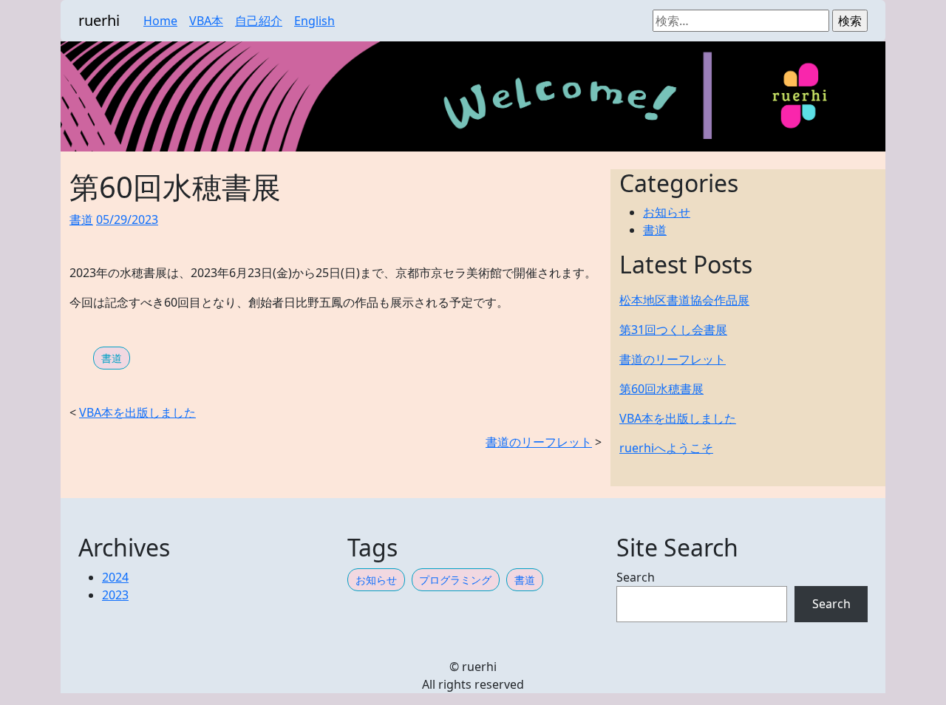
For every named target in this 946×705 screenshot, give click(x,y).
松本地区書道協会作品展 (684, 300)
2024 (115, 577)
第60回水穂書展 (661, 389)
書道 (81, 219)
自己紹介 (258, 21)
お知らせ (666, 212)
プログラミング (455, 580)
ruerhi (99, 20)
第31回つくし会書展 (673, 329)
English (314, 21)
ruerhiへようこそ (666, 448)
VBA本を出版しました (137, 412)
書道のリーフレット (539, 442)
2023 (115, 595)
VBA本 (206, 21)
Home (160, 21)
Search (635, 577)
